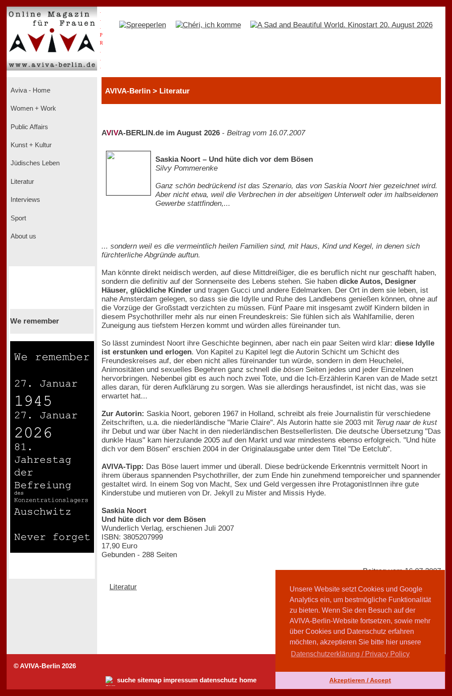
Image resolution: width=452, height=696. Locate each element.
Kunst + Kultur (30, 145)
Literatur (21, 181)
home (247, 680)
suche (126, 680)
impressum (180, 680)
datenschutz (218, 680)
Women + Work (32, 108)
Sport (17, 218)
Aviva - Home (29, 90)
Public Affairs (28, 126)
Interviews (24, 199)
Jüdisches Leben (34, 163)
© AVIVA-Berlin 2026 (45, 666)
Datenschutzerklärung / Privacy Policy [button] (350, 654)
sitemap (149, 680)
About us (22, 236)
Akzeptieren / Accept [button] (360, 680)
